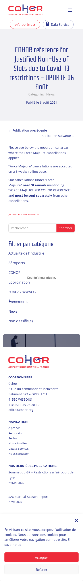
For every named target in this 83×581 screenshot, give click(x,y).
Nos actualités (17, 443)
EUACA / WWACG (22, 292)
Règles (12, 438)
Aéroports (16, 262)
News (50, 94)
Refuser (41, 569)
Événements (18, 301)
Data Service (60, 24)
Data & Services (18, 449)
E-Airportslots (24, 24)
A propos (14, 428)
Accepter (41, 557)
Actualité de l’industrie (26, 253)
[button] (76, 520)
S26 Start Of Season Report (28, 497)
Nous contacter (18, 454)
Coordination (19, 282)
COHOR (14, 272)
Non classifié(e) (20, 321)
